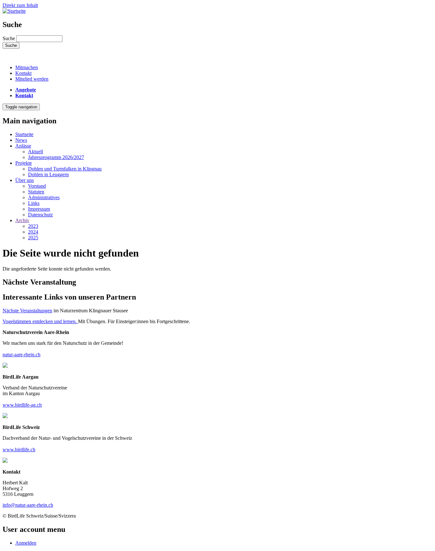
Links (33, 203)
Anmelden (25, 543)
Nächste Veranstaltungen (27, 310)
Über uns (24, 180)
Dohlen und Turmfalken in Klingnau (65, 168)
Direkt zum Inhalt (20, 5)
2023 (33, 226)
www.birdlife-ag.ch (22, 405)
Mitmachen (26, 67)
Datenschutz (40, 214)
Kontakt (23, 73)
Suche (9, 38)
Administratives (44, 197)
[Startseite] (14, 11)
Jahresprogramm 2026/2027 (56, 157)
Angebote (25, 89)
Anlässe (23, 146)
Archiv (22, 220)
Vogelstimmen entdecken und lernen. (40, 321)
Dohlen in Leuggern (48, 174)
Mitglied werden (31, 79)
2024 (33, 232)
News (21, 140)
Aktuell (35, 151)
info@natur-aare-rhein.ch (28, 505)
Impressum (39, 209)
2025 (33, 237)
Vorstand (37, 186)
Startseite (24, 134)
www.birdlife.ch (19, 449)
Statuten (36, 191)
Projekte (23, 163)
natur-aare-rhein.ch (21, 354)
